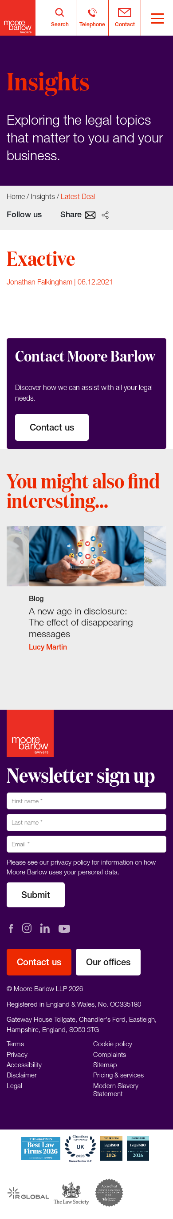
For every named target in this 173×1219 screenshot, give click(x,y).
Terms (15, 1044)
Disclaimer (22, 1075)
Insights (43, 196)
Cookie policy (112, 1044)
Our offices (108, 962)
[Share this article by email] (90, 214)
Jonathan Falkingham (39, 282)
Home (16, 196)
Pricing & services (118, 1075)
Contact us (52, 427)
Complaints (109, 1054)
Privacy (17, 1054)
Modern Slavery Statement (115, 1089)
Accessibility (24, 1065)
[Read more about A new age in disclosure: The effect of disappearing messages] (86, 594)
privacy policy (70, 862)
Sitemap (105, 1065)
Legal (14, 1085)
